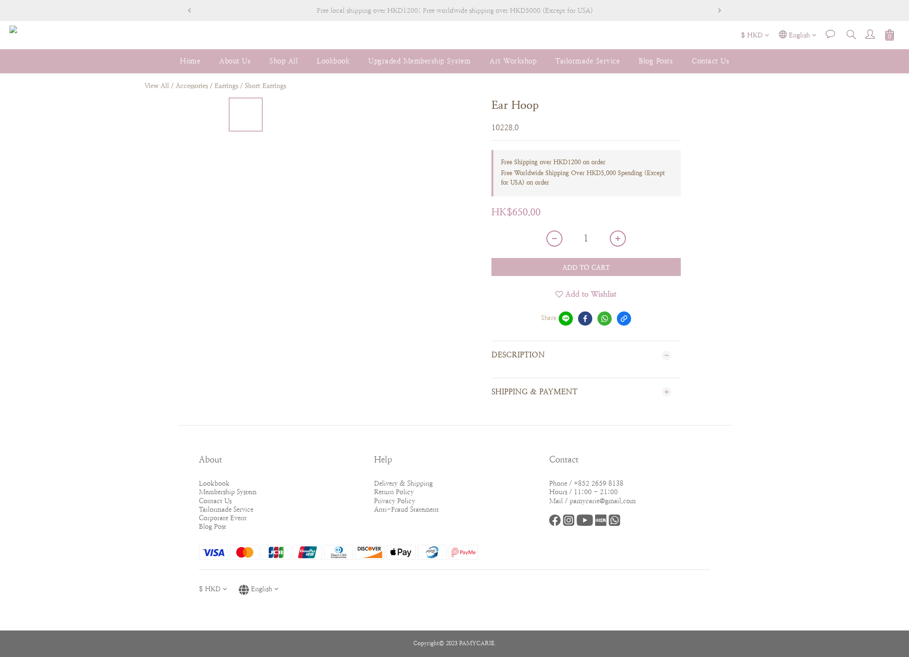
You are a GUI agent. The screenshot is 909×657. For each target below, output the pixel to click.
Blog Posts (656, 61)
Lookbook (333, 61)
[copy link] (624, 318)
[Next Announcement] (719, 10)
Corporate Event (223, 518)
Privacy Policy (394, 501)
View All (156, 85)
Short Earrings (265, 85)
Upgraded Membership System (419, 61)
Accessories (192, 85)
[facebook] (585, 318)
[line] (566, 318)
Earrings (226, 85)
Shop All (283, 61)
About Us (234, 61)
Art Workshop (513, 61)
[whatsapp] (604, 318)
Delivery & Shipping (403, 483)
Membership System (228, 492)
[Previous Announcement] (189, 10)
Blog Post (212, 526)
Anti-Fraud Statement (406, 509)
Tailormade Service (587, 61)
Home (190, 61)
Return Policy (394, 492)
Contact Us (710, 61)
